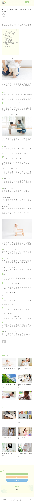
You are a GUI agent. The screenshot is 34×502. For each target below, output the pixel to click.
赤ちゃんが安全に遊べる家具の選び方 (10, 47)
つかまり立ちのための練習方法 (8, 37)
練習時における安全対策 (8, 39)
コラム (4, 17)
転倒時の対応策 (8, 41)
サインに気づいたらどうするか (9, 50)
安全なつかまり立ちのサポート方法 (8, 34)
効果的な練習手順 (7, 38)
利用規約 (21, 499)
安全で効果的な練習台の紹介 (9, 44)
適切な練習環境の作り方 (9, 40)
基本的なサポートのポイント (9, 35)
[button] (17, 30)
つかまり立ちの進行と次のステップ (8, 51)
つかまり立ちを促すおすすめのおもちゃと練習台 (10, 42)
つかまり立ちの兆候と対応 (7, 48)
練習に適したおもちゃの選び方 (9, 43)
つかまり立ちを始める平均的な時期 (10, 33)
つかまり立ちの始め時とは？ (7, 31)
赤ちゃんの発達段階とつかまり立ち (10, 32)
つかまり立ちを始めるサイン (9, 49)
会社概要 (4, 499)
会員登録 (27, 2)
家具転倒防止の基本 (8, 46)
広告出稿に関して (17, 480)
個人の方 (17, 477)
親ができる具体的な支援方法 (9, 36)
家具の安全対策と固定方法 (7, 45)
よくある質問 (29, 499)
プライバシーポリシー (13, 499)
